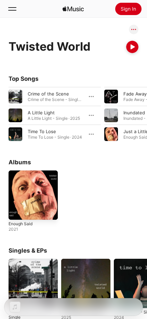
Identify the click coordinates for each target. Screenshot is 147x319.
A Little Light (41, 112)
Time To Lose (42, 131)
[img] (73, 9)
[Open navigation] (12, 8)
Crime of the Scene (48, 94)
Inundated (134, 112)
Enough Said (20, 223)
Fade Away (135, 94)
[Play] (132, 47)
